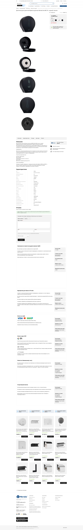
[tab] (19, 138)
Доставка (37, 138)
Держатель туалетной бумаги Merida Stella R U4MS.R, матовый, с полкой (61, 453)
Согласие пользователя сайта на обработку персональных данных (35, 512)
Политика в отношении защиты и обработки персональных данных (35, 507)
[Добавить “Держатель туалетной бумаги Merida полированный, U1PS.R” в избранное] (53, 464)
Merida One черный (34, 8)
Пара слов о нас (32, 497)
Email (36, 229)
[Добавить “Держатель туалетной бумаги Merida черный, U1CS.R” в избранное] (53, 441)
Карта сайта (65, 527)
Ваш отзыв (20, 220)
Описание (19, 138)
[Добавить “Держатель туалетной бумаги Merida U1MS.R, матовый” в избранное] (66, 464)
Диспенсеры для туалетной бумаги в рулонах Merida (59, 149)
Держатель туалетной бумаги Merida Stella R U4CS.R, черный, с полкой (21, 476)
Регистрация (44, 507)
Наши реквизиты (32, 500)
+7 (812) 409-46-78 (20, 502)
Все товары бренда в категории (58, 151)
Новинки (56, 498)
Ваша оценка (21, 218)
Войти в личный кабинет (46, 506)
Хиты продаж (57, 500)
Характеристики (26, 138)
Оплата (42, 138)
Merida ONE (28, 8)
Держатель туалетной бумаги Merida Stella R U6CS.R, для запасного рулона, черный (34, 476)
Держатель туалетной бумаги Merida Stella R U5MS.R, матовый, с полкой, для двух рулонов (35, 430)
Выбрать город (23, 5)
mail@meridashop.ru (20, 504)
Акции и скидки (57, 497)
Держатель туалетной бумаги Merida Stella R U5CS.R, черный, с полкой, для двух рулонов (34, 453)
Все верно (19, 5)
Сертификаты (44, 502)
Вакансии (30, 498)
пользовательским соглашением (34, 233)
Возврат (43, 500)
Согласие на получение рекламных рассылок (33, 509)
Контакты (30, 501)
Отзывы (32, 138)
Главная (17, 8)
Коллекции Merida (22, 8)
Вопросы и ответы (45, 501)
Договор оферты (32, 505)
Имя (19, 229)
